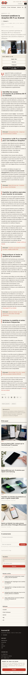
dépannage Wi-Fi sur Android (9, 308)
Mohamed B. (6, 21)
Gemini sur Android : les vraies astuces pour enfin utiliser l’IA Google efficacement (12, 313)
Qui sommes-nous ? (5, 657)
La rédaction (4, 654)
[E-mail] (17, 397)
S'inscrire (14, 566)
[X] (5, 397)
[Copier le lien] (20, 397)
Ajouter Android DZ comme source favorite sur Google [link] (14, 68)
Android (19, 7)
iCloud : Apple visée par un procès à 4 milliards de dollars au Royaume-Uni (14, 598)
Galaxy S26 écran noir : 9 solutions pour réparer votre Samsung (13, 470)
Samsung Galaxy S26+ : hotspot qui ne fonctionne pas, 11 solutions (12, 444)
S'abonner (25, 1)
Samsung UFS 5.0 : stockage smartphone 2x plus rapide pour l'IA (15, 587)
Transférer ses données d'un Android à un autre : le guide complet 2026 (13, 497)
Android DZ (4, 13)
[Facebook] (2, 397)
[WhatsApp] (8, 397)
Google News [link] (14, 59)
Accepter (14, 669)
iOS (3, 620)
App (23, 7)
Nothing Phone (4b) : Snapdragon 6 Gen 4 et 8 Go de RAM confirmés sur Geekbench (15, 593)
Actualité (3, 7)
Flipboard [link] (14, 64)
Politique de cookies (6, 656)
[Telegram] (11, 397)
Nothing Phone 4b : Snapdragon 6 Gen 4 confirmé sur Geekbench (15, 582)
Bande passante (6, 403)
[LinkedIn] (14, 397)
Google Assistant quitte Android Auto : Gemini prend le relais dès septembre (14, 577)
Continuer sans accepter (18, 672)
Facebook (5, 634)
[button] (25, 7)
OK (25, 3)
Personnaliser (8, 672)
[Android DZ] (4, 2)
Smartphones (4, 640)
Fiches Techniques (11, 7)
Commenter (23, 544)
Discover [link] (14, 61)
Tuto (9, 13)
